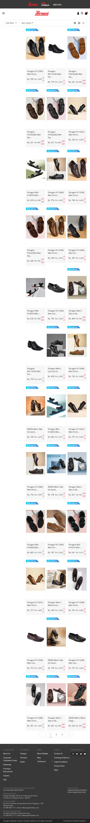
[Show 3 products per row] (79, 23)
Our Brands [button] (24, 750)
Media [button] (39, 750)
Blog (39, 758)
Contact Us (58, 754)
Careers (6, 776)
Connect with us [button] (77, 750)
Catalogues (41, 761)
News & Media (42, 754)
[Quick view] (35, 66)
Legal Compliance (61, 762)
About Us (6, 754)
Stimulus (23, 758)
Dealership (7, 765)
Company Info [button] (8, 750)
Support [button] (57, 750)
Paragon (23, 754)
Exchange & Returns (61, 758)
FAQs (56, 770)
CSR (4, 780)
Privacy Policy (59, 766)
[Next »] (70, 734)
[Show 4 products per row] (84, 23)
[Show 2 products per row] (75, 23)
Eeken (22, 762)
